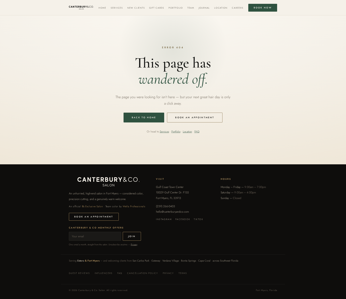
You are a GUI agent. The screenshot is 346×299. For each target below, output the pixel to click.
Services (117, 7)
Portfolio (176, 7)
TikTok (198, 219)
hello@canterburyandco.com (172, 212)
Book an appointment (194, 117)
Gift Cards (156, 7)
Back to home (144, 117)
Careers (237, 7)
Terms (183, 273)
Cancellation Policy (142, 273)
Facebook (182, 219)
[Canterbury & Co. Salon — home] (81, 8)
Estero (80, 261)
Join (132, 236)
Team (190, 7)
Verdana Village (170, 261)
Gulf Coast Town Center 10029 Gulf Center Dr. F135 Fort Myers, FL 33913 (172, 192)
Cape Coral (204, 261)
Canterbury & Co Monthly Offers (96, 227)
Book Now (263, 7)
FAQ (196, 131)
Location (220, 7)
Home (102, 7)
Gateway (155, 261)
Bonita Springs (188, 261)
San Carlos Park (141, 261)
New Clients (136, 7)
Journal (204, 7)
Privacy (134, 244)
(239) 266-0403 (165, 206)
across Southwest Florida (225, 261)
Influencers (104, 273)
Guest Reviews (79, 273)
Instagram (164, 219)
